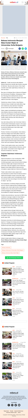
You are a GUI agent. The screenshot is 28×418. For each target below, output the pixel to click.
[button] (25, 2)
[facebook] (20, 48)
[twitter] (26, 48)
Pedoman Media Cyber (11, 412)
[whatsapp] (23, 48)
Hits (7, 37)
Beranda (3, 37)
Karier (19, 412)
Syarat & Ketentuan (18, 411)
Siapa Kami (6, 411)
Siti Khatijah (11, 48)
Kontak (11, 411)
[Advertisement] (14, 20)
